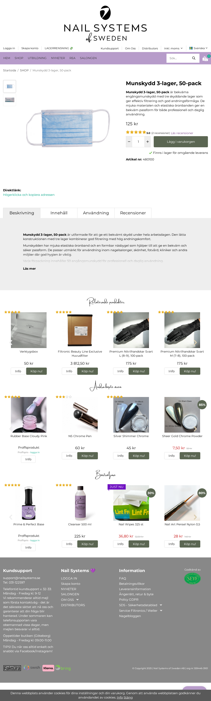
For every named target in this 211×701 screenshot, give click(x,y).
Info (18, 371)
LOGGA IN (69, 578)
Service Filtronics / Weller (138, 611)
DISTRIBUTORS (73, 605)
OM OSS (67, 600)
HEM (6, 58)
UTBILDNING (37, 58)
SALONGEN (88, 58)
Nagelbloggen (130, 616)
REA (72, 58)
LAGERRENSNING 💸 (59, 48)
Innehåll (58, 212)
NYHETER (58, 58)
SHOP (19, 58)
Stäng (128, 697)
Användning (96, 212)
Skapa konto (29, 48)
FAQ (122, 578)
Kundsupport (110, 48)
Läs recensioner (182, 133)
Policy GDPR (128, 599)
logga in (35, 452)
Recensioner (133, 212)
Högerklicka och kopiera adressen (29, 195)
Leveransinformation (135, 589)
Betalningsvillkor (132, 584)
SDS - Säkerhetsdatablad (138, 605)
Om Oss (130, 48)
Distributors (150, 48)
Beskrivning (21, 212)
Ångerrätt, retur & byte (136, 594)
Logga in (9, 48)
